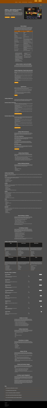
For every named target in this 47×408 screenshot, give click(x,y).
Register (16, 82)
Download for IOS (17, 127)
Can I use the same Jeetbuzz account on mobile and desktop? (14, 397)
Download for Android (18, 113)
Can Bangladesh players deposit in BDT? (11, 390)
